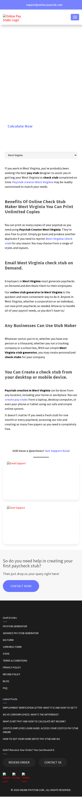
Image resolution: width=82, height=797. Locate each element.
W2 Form (8, 640)
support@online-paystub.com (44, 4)
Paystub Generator (15, 626)
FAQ (5, 688)
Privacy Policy (12, 667)
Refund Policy (11, 674)
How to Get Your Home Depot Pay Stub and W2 (31, 739)
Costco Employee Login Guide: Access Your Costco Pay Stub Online (40, 730)
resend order (19, 762)
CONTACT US (52, 762)
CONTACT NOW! (20, 586)
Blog (6, 681)
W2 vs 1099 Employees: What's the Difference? (31, 714)
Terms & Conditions (15, 660)
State (6, 653)
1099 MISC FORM (12, 647)
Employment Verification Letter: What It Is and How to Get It (40, 707)
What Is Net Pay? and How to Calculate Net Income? (34, 721)
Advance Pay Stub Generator (21, 633)
